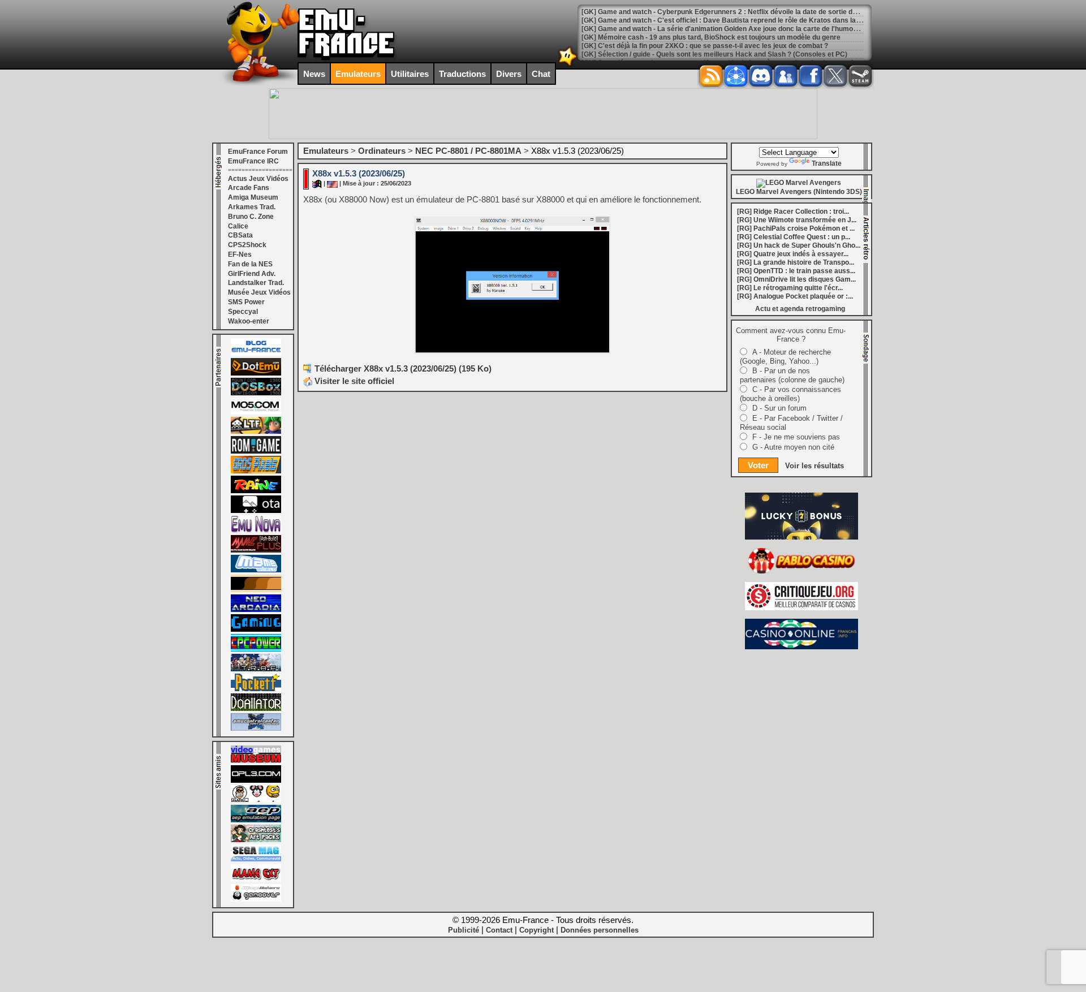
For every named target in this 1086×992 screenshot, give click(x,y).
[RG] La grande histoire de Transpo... (795, 262)
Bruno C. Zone (251, 217)
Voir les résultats (814, 466)
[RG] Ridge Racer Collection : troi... (793, 211)
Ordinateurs (382, 151)
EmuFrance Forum (258, 152)
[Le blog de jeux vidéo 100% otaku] (256, 511)
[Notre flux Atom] (735, 75)
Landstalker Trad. (256, 283)
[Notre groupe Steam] (860, 75)
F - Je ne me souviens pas (796, 437)
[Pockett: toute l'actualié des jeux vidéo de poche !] (256, 689)
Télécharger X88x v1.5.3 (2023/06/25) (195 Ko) (403, 368)
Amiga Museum (253, 197)
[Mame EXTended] (256, 879)
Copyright (536, 930)
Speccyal (243, 312)
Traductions (462, 74)
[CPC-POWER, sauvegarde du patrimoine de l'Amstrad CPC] (256, 649)
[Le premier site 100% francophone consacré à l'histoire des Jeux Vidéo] (256, 471)
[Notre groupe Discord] (760, 75)
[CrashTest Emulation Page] (256, 840)
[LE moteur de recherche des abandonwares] (256, 590)
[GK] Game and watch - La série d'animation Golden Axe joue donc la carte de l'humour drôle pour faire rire (752, 29)
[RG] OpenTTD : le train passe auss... (796, 271)
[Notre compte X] (835, 75)
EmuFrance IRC (253, 161)
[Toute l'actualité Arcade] (256, 610)
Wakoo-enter (248, 321)
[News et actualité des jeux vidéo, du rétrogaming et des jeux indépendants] (256, 451)
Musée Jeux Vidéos (259, 292)
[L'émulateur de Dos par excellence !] (256, 393)
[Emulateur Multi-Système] (256, 709)
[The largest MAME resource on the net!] (256, 570)
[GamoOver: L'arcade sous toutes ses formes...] (256, 899)
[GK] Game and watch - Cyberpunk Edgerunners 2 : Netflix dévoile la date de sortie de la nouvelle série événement (765, 12)
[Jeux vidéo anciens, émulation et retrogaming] (256, 530)
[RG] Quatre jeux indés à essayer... (792, 254)
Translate (827, 163)
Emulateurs (358, 74)
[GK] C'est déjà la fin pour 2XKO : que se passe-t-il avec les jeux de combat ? (704, 46)
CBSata (240, 235)
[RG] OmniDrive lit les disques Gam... (796, 279)
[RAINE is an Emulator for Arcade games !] (256, 491)
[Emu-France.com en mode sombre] (568, 65)
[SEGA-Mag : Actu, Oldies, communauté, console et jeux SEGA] (256, 860)
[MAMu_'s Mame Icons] (256, 800)
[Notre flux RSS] (711, 75)
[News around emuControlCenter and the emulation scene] (256, 728)
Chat (541, 74)
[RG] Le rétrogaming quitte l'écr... (790, 288)
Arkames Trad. (251, 207)
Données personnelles (600, 930)
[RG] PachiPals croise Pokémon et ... (796, 228)
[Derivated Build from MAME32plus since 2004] (256, 550)
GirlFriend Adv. (251, 274)
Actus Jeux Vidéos (258, 179)
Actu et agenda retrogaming (800, 309)
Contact (499, 930)
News (314, 74)
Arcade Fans (248, 188)
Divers (509, 74)
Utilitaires (410, 74)
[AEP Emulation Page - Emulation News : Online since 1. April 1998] (256, 820)
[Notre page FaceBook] (810, 75)
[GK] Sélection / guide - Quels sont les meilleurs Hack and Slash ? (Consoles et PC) (714, 54)
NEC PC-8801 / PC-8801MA (468, 151)
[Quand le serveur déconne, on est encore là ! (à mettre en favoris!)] (256, 353)
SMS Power (246, 302)
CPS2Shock (247, 245)
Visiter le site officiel (353, 381)
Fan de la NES (250, 264)
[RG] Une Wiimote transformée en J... (796, 220)
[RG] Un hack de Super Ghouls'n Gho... (798, 245)
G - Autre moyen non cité (793, 447)
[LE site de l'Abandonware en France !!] (256, 431)
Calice (238, 226)
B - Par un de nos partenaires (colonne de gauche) (792, 375)
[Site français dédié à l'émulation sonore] (256, 780)
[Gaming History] (256, 629)
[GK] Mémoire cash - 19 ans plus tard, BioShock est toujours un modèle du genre (711, 37)
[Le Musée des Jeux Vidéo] (256, 761)
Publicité (463, 930)
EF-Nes (240, 254)
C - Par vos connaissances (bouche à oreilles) (790, 394)
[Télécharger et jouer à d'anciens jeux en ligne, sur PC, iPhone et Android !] (256, 373)
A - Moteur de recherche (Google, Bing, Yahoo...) (785, 356)
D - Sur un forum (779, 408)
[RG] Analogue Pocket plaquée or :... (795, 296)
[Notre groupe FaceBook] (785, 75)
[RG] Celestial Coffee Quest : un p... (793, 237)
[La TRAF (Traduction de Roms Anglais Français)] (256, 669)
